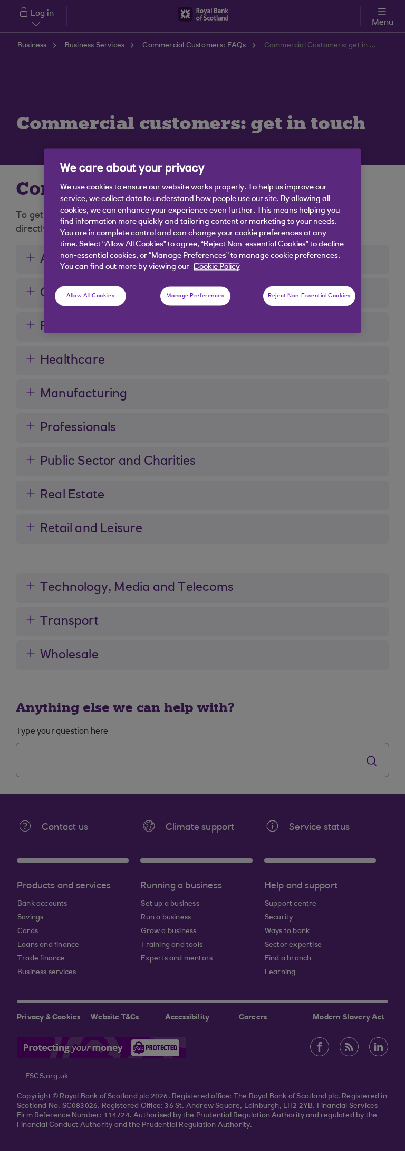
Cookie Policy (217, 267)
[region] (202, 241)
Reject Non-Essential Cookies (309, 295)
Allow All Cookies (90, 295)
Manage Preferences (195, 295)
